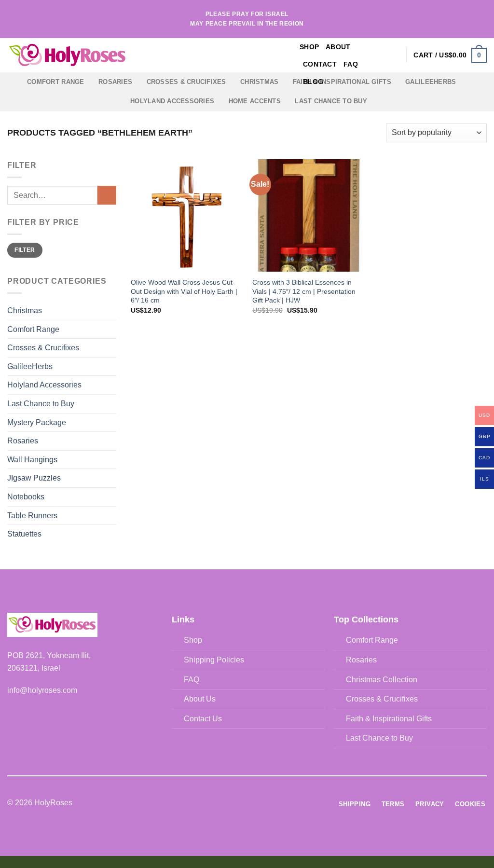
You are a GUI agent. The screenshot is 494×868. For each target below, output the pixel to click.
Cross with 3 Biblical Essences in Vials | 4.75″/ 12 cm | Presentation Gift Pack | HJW (304, 291)
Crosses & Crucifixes (186, 81)
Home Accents (255, 101)
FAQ (350, 64)
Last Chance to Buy (331, 101)
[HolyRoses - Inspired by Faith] (127, 55)
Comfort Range (55, 81)
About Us (200, 699)
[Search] (378, 55)
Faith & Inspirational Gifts (389, 719)
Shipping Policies (214, 660)
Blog (313, 81)
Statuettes (24, 534)
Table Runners (32, 515)
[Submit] (106, 195)
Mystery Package (36, 422)
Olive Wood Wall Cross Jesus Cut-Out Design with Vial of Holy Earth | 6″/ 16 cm (184, 291)
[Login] (394, 55)
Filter (24, 250)
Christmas (259, 81)
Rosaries (115, 81)
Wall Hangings (32, 459)
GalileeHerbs (430, 81)
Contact (320, 64)
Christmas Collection (381, 679)
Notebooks (25, 497)
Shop (309, 47)
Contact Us (203, 719)
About (338, 47)
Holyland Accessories (172, 101)
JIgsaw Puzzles (34, 478)
